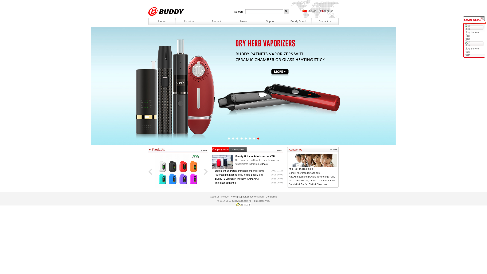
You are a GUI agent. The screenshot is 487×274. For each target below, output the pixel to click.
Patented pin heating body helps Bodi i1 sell (239, 174)
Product (216, 21)
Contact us (325, 21)
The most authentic (225, 182)
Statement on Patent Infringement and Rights (239, 170)
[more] (264, 163)
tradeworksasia (256, 196)
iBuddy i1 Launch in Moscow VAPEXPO (237, 178)
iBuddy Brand (298, 21)
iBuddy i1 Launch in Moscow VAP (255, 156)
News (243, 21)
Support (270, 21)
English (329, 11)
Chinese (311, 11)
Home (162, 21)
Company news (220, 149)
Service (475, 32)
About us (189, 21)
